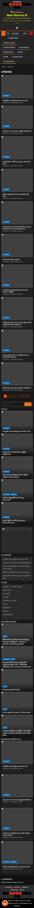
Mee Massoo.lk (17, 15)
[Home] (3, 33)
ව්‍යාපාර (5, 604)
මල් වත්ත (20, 52)
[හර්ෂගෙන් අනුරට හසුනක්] (17, 245)
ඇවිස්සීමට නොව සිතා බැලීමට (12, 587)
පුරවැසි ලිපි (6, 593)
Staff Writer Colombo (17, 102)
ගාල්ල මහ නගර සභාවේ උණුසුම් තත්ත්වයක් (17, 131)
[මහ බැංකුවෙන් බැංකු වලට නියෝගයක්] (17, 703)
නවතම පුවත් (15, 33)
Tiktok (21, 890)
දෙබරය (25, 33)
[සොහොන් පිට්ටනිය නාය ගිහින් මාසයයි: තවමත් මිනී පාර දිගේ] (17, 341)
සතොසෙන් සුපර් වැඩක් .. (12, 690)
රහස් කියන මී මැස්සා (9, 47)
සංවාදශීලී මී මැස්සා (13, 38)
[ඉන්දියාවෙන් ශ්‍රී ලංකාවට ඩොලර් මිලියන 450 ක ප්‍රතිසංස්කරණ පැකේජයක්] (17, 308)
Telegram (24, 887)
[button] (8, 33)
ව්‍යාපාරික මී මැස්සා (17, 56)
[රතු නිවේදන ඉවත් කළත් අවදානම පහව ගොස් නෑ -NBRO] (17, 276)
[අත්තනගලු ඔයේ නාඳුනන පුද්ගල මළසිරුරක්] (17, 373)
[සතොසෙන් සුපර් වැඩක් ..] (17, 680)
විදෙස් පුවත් (13, 494)
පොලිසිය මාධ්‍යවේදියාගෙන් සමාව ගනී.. (15, 100)
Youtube (17, 887)
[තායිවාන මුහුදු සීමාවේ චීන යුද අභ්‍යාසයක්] (17, 490)
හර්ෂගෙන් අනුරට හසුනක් (11, 259)
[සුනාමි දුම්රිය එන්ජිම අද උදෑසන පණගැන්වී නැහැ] (17, 147)
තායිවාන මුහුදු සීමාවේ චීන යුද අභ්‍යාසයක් (16, 572)
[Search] (28, 33)
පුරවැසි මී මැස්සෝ (8, 52)
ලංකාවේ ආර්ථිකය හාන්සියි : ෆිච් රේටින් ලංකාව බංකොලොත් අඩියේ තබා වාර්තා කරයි (17, 733)
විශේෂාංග (6, 611)
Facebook (8, 887)
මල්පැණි (5, 56)
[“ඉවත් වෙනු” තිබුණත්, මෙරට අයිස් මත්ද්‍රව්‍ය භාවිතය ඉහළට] (17, 467)
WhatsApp (14, 890)
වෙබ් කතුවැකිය (8, 614)
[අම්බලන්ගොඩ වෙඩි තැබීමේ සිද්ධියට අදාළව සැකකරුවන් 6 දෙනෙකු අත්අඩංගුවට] (17, 212)
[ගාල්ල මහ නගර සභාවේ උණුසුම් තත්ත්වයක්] (17, 117)
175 (22, 396)
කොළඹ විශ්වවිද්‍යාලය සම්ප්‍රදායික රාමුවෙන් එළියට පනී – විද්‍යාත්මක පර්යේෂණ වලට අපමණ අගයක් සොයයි (17, 664)
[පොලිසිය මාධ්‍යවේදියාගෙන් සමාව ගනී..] (17, 86)
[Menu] (8, 33)
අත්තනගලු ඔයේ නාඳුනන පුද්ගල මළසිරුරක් (17, 388)
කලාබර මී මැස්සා (24, 47)
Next (27, 396)
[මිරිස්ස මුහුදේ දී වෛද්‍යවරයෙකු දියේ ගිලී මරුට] (17, 180)
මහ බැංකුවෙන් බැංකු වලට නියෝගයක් (16, 712)
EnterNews (24, 903)
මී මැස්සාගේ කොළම (9, 42)
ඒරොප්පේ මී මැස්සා (8, 61)
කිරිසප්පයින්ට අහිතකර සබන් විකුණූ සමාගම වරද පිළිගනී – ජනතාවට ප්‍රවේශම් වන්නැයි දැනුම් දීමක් (16, 641)
